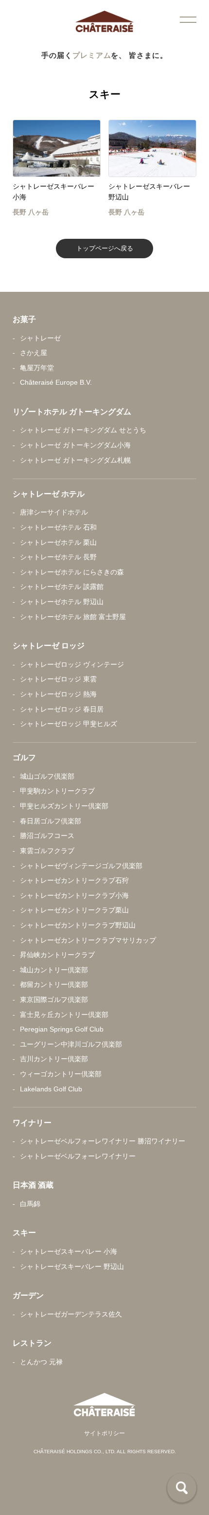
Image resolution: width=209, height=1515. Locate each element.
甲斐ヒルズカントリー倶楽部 (64, 806)
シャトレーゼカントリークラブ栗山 (74, 910)
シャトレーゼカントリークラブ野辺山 (78, 925)
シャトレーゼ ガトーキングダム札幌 (75, 460)
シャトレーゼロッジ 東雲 (58, 679)
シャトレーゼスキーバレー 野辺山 (72, 1266)
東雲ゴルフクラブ (47, 851)
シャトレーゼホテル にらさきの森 (72, 572)
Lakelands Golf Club (51, 1089)
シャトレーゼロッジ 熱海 (58, 694)
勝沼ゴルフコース (47, 835)
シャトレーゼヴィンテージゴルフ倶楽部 (81, 866)
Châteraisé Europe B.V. (56, 382)
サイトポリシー (104, 1433)
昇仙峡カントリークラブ (57, 955)
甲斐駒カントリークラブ (57, 791)
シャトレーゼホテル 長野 (58, 557)
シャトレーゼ (40, 338)
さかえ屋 (33, 352)
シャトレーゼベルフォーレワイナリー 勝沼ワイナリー (102, 1141)
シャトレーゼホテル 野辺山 (62, 602)
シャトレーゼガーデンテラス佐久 (71, 1314)
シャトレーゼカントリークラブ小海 (74, 895)
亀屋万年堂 (37, 368)
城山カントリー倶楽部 (54, 970)
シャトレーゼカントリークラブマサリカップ (88, 940)
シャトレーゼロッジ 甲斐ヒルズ (68, 724)
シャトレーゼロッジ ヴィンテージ (72, 664)
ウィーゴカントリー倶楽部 (61, 1074)
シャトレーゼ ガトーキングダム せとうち (83, 430)
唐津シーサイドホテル (54, 512)
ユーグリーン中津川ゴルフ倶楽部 (71, 1044)
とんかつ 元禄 (41, 1362)
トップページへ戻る (104, 248)
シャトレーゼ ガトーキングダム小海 (75, 445)
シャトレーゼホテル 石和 (58, 527)
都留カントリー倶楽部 (54, 984)
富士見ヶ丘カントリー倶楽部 (64, 1014)
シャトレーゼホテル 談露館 (62, 586)
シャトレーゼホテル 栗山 (58, 542)
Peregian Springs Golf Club (62, 1029)
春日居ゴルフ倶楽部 (50, 821)
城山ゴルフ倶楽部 (47, 776)
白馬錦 (30, 1204)
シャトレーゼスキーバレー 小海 (68, 1251)
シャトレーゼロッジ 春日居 (62, 709)
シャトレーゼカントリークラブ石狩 (74, 880)
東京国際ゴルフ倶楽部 (54, 999)
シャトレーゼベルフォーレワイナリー (78, 1156)
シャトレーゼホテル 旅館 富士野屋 (73, 617)
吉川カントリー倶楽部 (54, 1059)
